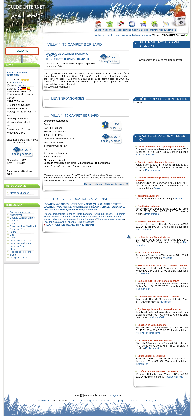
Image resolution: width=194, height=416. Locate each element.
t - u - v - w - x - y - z (146, 400)
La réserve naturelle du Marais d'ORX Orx (160, 371)
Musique (167, 258)
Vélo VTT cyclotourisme (148, 333)
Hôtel (12, 237)
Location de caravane (21, 240)
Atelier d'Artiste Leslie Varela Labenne (158, 296)
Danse (156, 188)
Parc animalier (152, 214)
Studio (13, 254)
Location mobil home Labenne (78, 219)
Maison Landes (140, 35)
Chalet (13, 223)
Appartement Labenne (110, 216)
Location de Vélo (156, 317)
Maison (22, 85)
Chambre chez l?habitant (23, 226)
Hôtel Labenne (84, 214)
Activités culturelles (146, 154)
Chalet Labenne (86, 222)
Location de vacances (117, 35)
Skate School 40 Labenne (151, 356)
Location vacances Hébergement (113, 30)
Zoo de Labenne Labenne (151, 221)
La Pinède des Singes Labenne (154, 237)
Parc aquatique (153, 170)
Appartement (16, 215)
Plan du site (44, 400)
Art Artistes (165, 302)
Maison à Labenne (114, 184)
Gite (12, 235)
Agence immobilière (20, 212)
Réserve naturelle (174, 376)
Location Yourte (18, 246)
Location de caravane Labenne (60, 222)
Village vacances (18, 257)
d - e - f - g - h (87, 400)
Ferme (13, 232)
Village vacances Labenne (110, 219)
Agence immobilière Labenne (60, 214)
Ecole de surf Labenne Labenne (155, 340)
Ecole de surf (142, 273)
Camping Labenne (104, 214)
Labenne (22, 51)
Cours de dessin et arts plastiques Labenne (161, 146)
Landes (97, 35)
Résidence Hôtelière (20, 252)
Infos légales (113, 395)
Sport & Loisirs (140, 30)
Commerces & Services (163, 30)
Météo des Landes (19, 193)
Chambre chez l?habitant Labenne (79, 216)
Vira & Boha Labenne (149, 252)
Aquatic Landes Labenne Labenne (156, 162)
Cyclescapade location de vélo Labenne (159, 309)
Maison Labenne (52, 219)
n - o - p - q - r (118, 400)
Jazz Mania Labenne (149, 196)
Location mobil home (20, 243)
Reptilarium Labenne (149, 206)
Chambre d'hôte (18, 229)
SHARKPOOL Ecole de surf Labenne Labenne (162, 265)
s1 (132, 400)
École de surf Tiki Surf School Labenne (158, 281)
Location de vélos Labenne (152, 325)
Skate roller (142, 364)
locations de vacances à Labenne (70, 224)
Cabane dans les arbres (22, 218)
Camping (14, 220)
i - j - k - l (100, 400)
